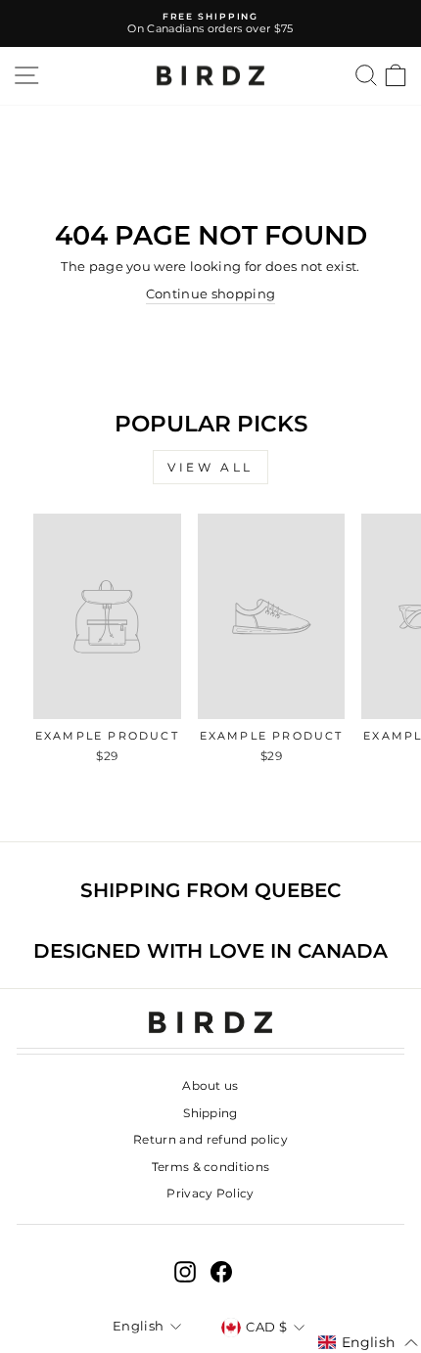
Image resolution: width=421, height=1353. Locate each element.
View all (210, 467)
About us (210, 1085)
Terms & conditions (211, 1166)
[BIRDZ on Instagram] (185, 1272)
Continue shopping (210, 294)
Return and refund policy (210, 1139)
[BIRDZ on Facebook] (221, 1272)
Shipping (210, 1112)
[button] (368, 1343)
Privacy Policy (210, 1193)
